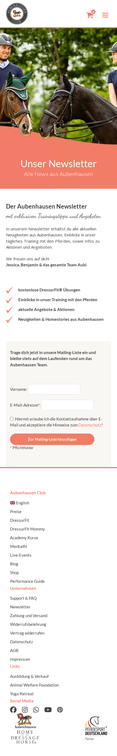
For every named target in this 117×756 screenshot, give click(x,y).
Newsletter (20, 606)
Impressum (20, 659)
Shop (14, 572)
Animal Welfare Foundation (34, 684)
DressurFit (19, 520)
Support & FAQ (23, 598)
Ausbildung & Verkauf (29, 676)
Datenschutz (89, 424)
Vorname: (19, 389)
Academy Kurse (24, 537)
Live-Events (21, 555)
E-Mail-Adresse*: (25, 405)
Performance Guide (27, 581)
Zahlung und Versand (28, 615)
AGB (14, 650)
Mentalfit (18, 546)
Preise (15, 511)
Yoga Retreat (22, 693)
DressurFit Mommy (27, 528)
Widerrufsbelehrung (28, 624)
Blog (14, 563)
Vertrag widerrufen (27, 632)
